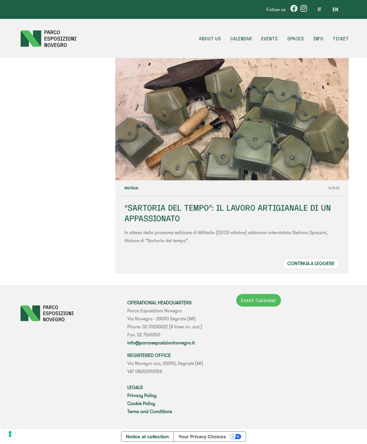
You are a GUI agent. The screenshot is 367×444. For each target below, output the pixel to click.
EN (335, 9)
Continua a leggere (311, 263)
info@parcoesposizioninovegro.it (161, 343)
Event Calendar (258, 300)
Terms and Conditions (149, 411)
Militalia (131, 188)
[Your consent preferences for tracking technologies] (10, 434)
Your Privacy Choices (202, 436)
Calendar (241, 38)
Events (269, 38)
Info (318, 38)
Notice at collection (147, 436)
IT (319, 9)
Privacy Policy (142, 395)
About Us (210, 38)
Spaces (295, 38)
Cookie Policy (141, 403)
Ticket (341, 38)
